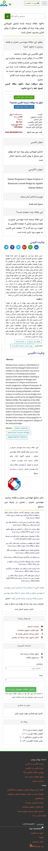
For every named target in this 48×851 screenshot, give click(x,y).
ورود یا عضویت (31, 3)
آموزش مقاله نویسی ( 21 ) (32, 733)
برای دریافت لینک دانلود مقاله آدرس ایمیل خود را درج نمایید (24, 86)
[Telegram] (6, 247)
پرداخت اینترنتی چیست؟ (34, 802)
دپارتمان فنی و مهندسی (13, 587)
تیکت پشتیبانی (38, 841)
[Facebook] (12, 247)
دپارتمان (40, 664)
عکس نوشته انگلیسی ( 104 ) (31, 741)
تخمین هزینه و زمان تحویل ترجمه (31, 811)
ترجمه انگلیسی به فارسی (34, 764)
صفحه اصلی (39, 587)
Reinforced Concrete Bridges (19, 433)
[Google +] (24, 247)
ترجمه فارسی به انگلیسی (34, 768)
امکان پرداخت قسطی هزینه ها (27, 634)
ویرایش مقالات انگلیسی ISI (33, 772)
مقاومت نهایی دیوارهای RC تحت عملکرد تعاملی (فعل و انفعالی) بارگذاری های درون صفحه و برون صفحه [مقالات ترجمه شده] (22, 515)
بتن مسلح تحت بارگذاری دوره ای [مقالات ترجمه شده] (22, 557)
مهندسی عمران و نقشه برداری (31, 593)
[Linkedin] (36, 247)
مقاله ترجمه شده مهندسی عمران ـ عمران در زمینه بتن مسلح (24, 469)
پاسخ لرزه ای (33, 255)
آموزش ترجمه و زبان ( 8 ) (33, 730)
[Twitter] (18, 247)
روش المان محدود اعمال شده (22, 346)
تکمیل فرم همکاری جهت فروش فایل (29, 713)
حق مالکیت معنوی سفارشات (28, 630)
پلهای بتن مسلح (34, 341)
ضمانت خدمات (33, 626)
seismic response (18, 365)
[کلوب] (30, 247)
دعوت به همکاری (37, 833)
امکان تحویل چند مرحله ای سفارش (25, 637)
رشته (41, 675)
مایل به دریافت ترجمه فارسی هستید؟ (26, 102)
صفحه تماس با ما (39, 815)
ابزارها (41, 837)
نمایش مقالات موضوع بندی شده (20, 689)
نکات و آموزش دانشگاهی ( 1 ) (31, 737)
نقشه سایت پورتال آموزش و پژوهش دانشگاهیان (25, 790)
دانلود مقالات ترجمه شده (29, 654)
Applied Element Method (17, 437)
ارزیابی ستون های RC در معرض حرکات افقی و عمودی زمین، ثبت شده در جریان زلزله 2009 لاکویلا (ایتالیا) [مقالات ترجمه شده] (23, 578)
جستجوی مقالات (32, 657)
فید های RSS (38, 846)
